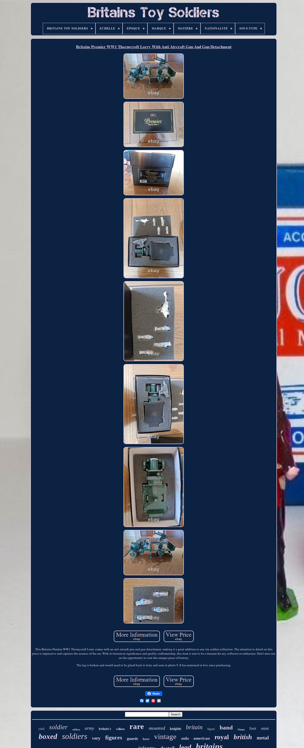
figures (113, 737)
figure (211, 729)
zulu (185, 738)
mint (265, 728)
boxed (48, 736)
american (202, 738)
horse (146, 739)
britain (194, 727)
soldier (58, 727)
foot (252, 728)
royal (221, 737)
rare (136, 726)
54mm (241, 729)
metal (263, 738)
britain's (105, 729)
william (120, 729)
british (243, 737)
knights (175, 729)
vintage (165, 736)
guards (132, 739)
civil (41, 729)
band (226, 727)
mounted (157, 728)
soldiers (74, 736)
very (96, 738)
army (89, 728)
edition (76, 729)
